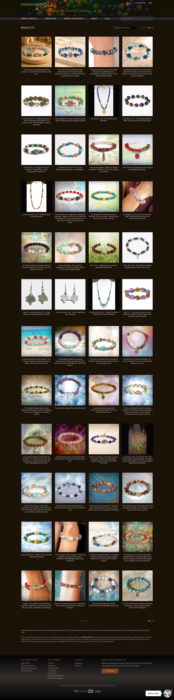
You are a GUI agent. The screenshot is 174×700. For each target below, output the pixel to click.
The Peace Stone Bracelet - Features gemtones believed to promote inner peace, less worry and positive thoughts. (103, 508)
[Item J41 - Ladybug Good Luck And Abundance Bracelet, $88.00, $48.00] (104, 247)
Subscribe (110, 671)
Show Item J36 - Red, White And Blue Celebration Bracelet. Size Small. (137, 266)
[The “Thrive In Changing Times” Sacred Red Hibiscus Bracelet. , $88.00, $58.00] (137, 149)
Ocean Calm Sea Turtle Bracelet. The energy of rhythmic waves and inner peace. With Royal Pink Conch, (36, 361)
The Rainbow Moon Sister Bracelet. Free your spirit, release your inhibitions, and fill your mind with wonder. (137, 508)
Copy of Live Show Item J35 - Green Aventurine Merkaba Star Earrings (36, 313)
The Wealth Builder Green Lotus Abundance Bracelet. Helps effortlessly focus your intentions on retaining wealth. (36, 411)
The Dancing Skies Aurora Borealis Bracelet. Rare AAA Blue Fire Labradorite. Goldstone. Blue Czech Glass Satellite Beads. (103, 73)
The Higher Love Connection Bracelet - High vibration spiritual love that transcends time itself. (137, 217)
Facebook (78, 663)
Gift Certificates (27, 671)
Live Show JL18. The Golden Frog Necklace (104, 120)
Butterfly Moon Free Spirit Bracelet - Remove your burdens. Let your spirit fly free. (70, 508)
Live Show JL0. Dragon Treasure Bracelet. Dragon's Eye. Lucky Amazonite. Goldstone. (36, 170)
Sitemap (112, 685)
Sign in (128, 3)
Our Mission (52, 671)
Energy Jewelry (29, 18)
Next (150, 28)
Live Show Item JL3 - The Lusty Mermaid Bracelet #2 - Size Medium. (70, 169)
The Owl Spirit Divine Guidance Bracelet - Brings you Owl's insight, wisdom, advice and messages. (137, 606)
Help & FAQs (25, 663)
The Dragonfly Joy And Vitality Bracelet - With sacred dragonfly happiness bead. (70, 120)
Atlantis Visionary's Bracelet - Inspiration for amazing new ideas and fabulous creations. (70, 606)
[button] (167, 693)
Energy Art (51, 18)
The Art (51, 663)
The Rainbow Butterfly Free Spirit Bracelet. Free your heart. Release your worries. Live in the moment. (104, 217)
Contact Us (52, 673)
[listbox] (128, 28)
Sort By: (117, 28)
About (94, 18)
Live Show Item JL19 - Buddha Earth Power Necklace (37, 215)
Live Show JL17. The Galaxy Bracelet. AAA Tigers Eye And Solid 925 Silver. (137, 120)
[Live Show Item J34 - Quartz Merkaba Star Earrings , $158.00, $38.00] (70, 294)
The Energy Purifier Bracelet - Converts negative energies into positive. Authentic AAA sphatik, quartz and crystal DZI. (70, 558)
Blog (107, 18)
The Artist (51, 666)
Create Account (140, 3)
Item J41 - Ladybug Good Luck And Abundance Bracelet (103, 266)
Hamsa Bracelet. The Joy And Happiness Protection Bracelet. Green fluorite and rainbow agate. (70, 267)
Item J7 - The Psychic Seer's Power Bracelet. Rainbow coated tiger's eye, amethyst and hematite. (137, 314)
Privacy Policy (104, 685)
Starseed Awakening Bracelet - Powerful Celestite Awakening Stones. (104, 605)
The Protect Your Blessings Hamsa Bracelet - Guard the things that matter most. (37, 72)
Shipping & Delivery (28, 666)
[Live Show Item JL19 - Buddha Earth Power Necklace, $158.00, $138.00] (36, 196)
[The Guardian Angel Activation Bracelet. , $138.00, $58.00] (70, 390)
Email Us (78, 666)
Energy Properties (74, 18)
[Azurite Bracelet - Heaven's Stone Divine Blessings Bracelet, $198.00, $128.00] (36, 537)
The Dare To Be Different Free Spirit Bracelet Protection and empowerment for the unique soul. (104, 361)
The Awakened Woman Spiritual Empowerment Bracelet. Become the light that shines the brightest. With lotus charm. (70, 362)
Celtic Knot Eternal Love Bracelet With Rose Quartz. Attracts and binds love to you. (70, 459)
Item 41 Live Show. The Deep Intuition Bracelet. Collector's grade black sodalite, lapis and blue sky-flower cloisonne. (103, 460)
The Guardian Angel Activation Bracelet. (70, 408)
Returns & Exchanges (29, 668)
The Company (53, 668)
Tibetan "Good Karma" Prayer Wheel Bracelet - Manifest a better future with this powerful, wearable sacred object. (36, 606)
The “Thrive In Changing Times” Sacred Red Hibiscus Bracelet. (137, 169)
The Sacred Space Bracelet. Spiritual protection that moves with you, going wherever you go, (36, 267)
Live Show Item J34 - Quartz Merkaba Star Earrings (70, 313)
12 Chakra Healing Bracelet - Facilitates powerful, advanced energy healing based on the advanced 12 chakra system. (104, 558)
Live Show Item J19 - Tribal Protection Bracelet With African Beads (103, 313)
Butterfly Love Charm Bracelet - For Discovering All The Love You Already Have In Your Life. (137, 361)
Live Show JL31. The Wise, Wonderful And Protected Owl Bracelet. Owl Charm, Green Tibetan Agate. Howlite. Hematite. (36, 122)
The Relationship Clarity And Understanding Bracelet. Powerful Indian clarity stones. (104, 410)
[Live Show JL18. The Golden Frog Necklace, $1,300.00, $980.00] (104, 100)
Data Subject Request (56, 676)
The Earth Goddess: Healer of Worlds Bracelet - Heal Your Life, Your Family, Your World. (103, 170)
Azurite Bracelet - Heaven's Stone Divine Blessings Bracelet (36, 556)
